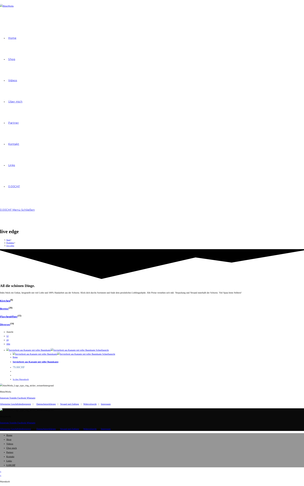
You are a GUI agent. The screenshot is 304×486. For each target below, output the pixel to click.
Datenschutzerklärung (46, 404)
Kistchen (5, 300)
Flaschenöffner (9, 316)
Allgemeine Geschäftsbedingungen (15, 404)
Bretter (4, 308)
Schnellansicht (102, 350)
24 (7, 340)
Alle (8, 344)
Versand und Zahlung (69, 404)
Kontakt (10, 456)
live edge (10, 245)
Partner (9, 452)
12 (7, 336)
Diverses (5, 324)
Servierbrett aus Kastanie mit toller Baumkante (35, 362)
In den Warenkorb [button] (21, 379)
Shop (8, 439)
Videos (9, 443)
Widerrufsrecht (90, 404)
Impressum (106, 404)
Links (9, 461)
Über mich (11, 448)
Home (9, 435)
